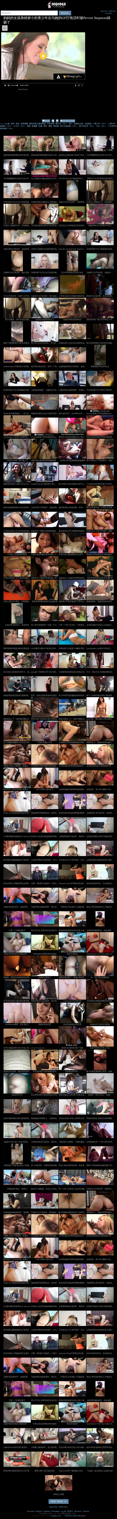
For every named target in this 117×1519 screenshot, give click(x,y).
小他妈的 (88, 124)
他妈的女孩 (78, 124)
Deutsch (38, 1511)
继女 (45, 126)
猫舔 (29, 126)
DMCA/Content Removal (75, 1516)
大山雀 (7, 124)
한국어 (70, 1511)
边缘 (40, 126)
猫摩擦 (34, 126)
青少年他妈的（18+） (69, 126)
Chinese (85, 1511)
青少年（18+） (62, 124)
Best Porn (104, 11)
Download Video (68, 121)
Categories (108, 13)
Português (55, 1511)
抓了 (71, 124)
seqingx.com (56, 1516)
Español (47, 1511)
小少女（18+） (19, 126)
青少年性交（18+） (87, 126)
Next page (57, 1501)
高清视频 (24, 124)
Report (47, 121)
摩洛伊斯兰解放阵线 (37, 124)
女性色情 (50, 124)
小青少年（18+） (100, 124)
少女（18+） (101, 126)
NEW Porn (112, 11)
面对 (13, 124)
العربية (63, 1511)
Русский (30, 1511)
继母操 (56, 126)
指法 (17, 124)
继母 (50, 126)
